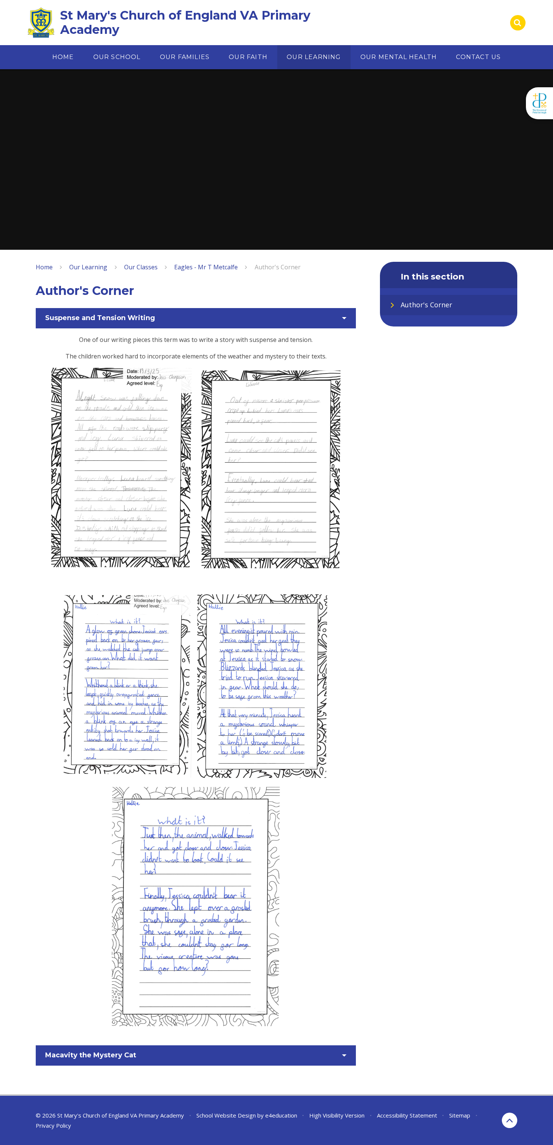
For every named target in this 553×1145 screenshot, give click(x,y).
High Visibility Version (337, 1115)
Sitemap (459, 1115)
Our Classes (141, 267)
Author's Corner (278, 267)
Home (44, 267)
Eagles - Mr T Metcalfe (206, 267)
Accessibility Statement (407, 1115)
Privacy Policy (53, 1125)
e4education (281, 1115)
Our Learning (88, 267)
